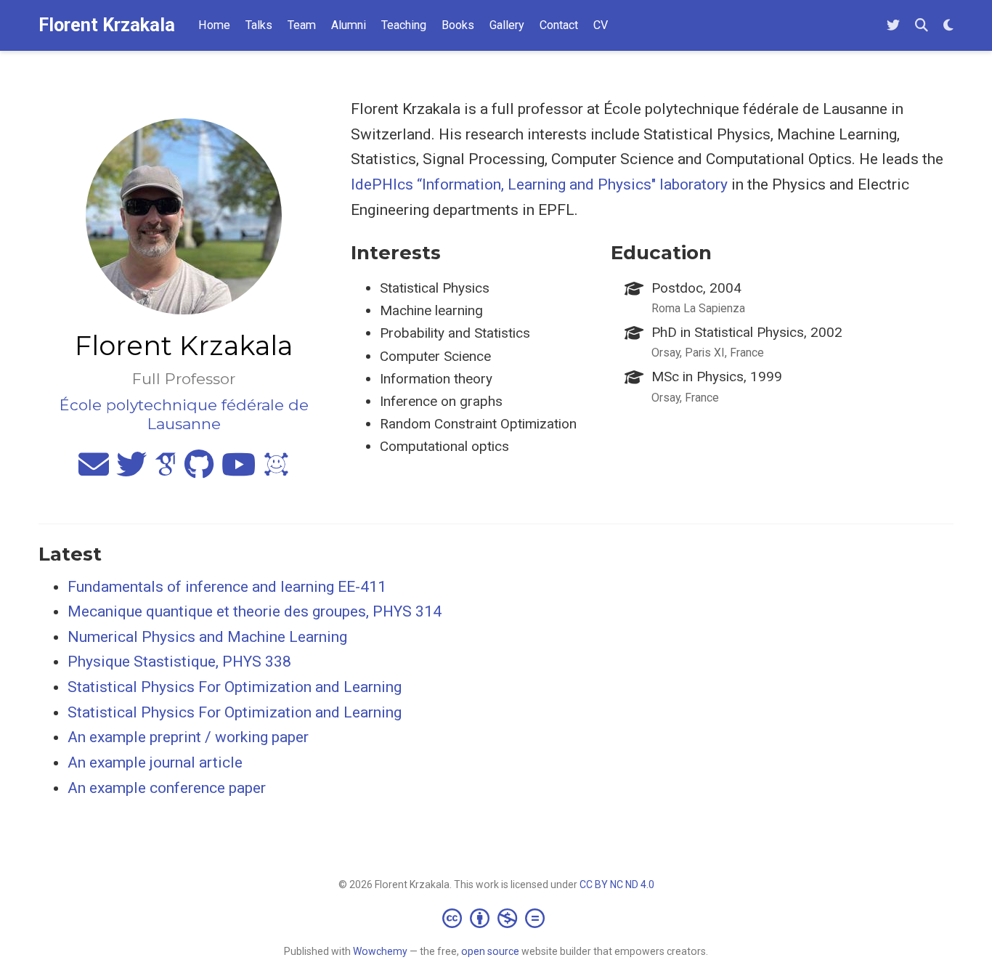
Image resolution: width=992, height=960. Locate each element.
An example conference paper (167, 788)
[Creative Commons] (496, 917)
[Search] (921, 25)
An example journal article (155, 762)
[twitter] (131, 470)
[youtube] (238, 470)
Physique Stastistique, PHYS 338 (179, 661)
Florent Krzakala (106, 25)
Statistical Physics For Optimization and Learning (235, 687)
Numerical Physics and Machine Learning (207, 637)
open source (490, 951)
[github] (199, 470)
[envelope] (93, 470)
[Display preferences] (948, 25)
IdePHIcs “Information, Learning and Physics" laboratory (539, 184)
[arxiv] (276, 470)
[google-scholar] (165, 470)
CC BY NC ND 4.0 (617, 884)
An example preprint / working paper (188, 737)
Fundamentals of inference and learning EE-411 (227, 586)
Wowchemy (380, 951)
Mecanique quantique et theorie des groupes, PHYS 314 (255, 611)
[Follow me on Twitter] (893, 25)
